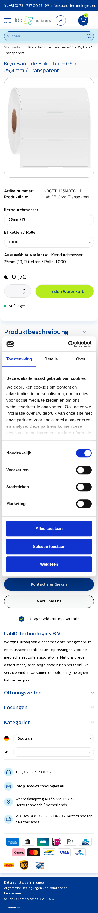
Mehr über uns (49, 601)
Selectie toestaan (49, 546)
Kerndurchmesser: (21, 210)
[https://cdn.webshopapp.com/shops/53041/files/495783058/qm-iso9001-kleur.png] (39, 865)
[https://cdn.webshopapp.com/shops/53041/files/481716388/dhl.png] (9, 865)
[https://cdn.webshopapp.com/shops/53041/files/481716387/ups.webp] (24, 865)
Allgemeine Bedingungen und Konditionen (36, 887)
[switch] (84, 470)
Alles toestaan (49, 528)
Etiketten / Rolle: (20, 232)
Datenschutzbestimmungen (25, 882)
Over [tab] (80, 359)
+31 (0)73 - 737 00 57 (25, 5)
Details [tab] (51, 359)
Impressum (12, 893)
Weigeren (49, 564)
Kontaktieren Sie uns (49, 584)
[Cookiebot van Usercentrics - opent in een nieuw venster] (69, 344)
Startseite (12, 47)
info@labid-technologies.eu (73, 5)
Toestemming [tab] (19, 359)
